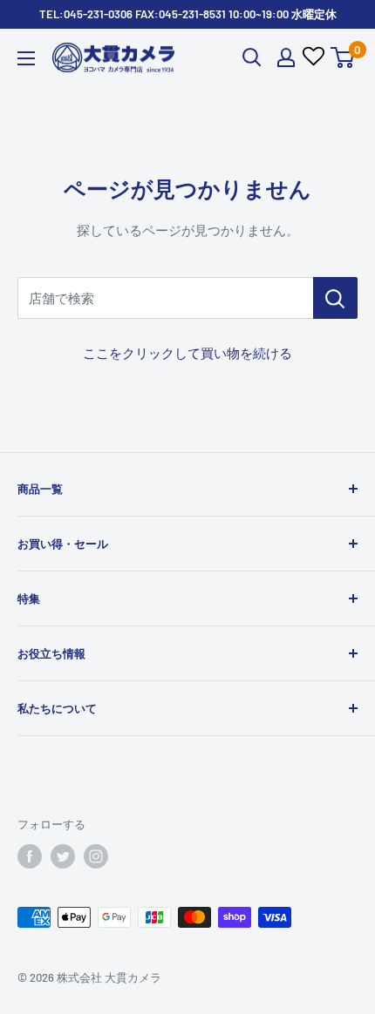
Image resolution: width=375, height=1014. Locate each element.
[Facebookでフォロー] (29, 856)
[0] (343, 57)
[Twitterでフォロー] (63, 856)
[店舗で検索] (335, 298)
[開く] (252, 57)
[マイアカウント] (286, 57)
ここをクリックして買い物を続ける (187, 353)
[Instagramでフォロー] (96, 856)
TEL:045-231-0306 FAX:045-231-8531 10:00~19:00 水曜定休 (188, 14)
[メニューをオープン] (26, 58)
